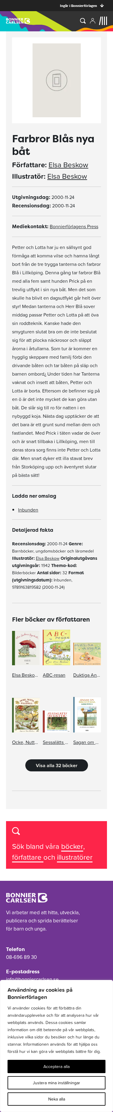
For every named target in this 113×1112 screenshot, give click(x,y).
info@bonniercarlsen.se (32, 979)
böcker (72, 846)
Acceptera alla (56, 1066)
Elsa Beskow (68, 165)
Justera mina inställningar (56, 1083)
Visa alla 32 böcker (56, 765)
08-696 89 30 (21, 957)
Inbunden (28, 509)
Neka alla (56, 1099)
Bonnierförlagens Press (74, 226)
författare (27, 857)
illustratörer (75, 857)
